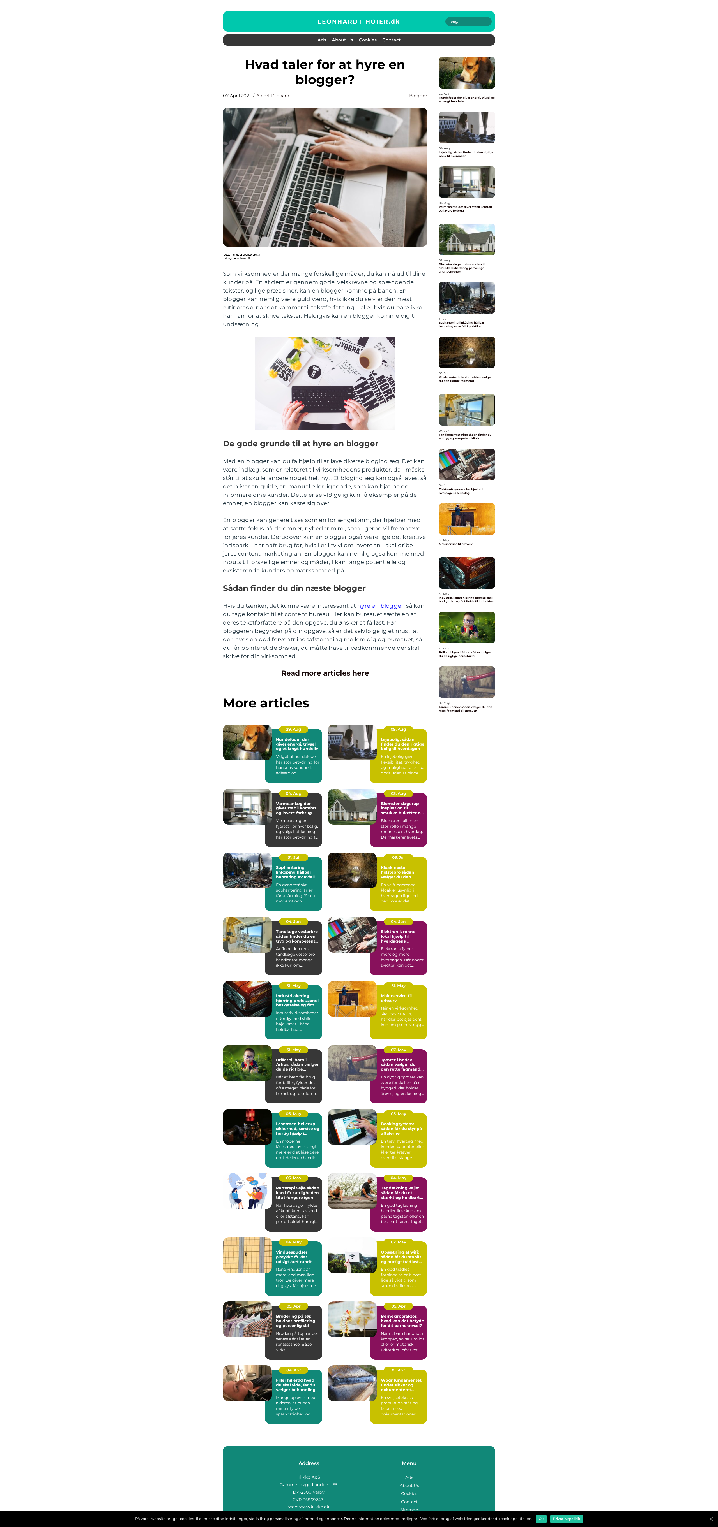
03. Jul (398, 857)
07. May (398, 1049)
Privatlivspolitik (566, 1519)
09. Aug (398, 729)
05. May (398, 1113)
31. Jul (293, 857)
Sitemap (409, 1509)
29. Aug (293, 729)
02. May (398, 1242)
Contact (391, 40)
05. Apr (294, 1306)
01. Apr (398, 1370)
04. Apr (293, 1370)
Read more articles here (325, 673)
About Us (342, 40)
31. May (294, 985)
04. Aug (294, 793)
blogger (418, 95)
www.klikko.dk (314, 1506)
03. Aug (398, 793)
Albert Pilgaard (272, 95)
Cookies (368, 40)
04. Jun (293, 921)
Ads (321, 40)
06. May (293, 1113)
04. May (398, 1177)
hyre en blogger (380, 605)
